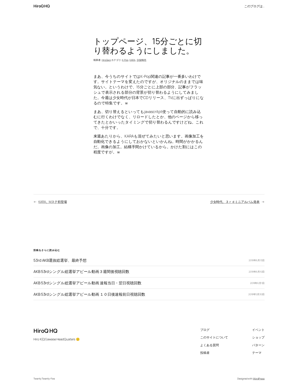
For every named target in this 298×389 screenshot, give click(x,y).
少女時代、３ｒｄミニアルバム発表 (235, 202)
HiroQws (106, 60)
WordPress (259, 378)
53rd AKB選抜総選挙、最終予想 (60, 260)
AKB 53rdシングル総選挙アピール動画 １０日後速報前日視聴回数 (89, 294)
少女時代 (141, 60)
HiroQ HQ (41, 6)
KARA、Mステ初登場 (52, 202)
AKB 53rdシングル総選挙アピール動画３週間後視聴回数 (81, 271)
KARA (133, 60)
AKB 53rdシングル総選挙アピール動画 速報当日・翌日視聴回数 (87, 283)
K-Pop (125, 60)
